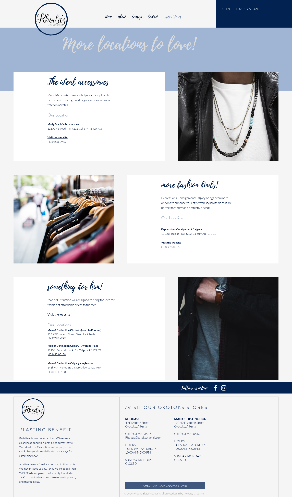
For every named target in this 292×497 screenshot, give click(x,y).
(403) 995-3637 (141, 434)
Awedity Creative (193, 493)
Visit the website (171, 242)
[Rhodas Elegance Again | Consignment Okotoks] (215, 387)
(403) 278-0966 (56, 141)
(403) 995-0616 (56, 337)
